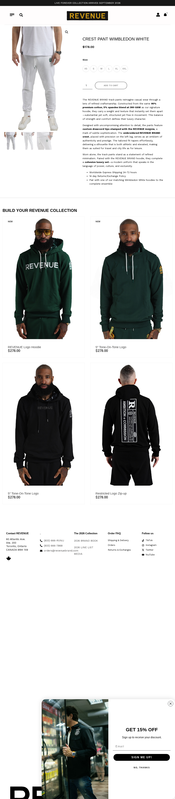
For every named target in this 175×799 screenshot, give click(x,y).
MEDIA (78, 553)
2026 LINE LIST (83, 547)
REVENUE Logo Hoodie (24, 347)
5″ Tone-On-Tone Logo (111, 347)
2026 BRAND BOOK (86, 540)
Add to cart (111, 85)
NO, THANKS (142, 767)
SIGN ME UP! (141, 757)
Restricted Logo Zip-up (111, 493)
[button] (21, 14)
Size (85, 59)
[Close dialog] (170, 703)
